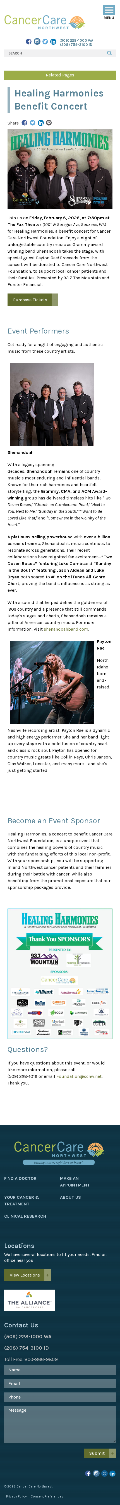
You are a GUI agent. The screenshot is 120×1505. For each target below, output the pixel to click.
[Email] (49, 123)
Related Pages (60, 75)
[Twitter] (45, 42)
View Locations (25, 1275)
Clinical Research (25, 1216)
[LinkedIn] (53, 42)
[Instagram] (37, 42)
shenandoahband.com (66, 629)
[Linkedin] (112, 1474)
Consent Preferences (47, 1496)
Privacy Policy (16, 1496)
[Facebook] (29, 42)
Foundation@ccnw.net (79, 1076)
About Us (70, 1197)
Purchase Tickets (30, 299)
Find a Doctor (20, 1178)
